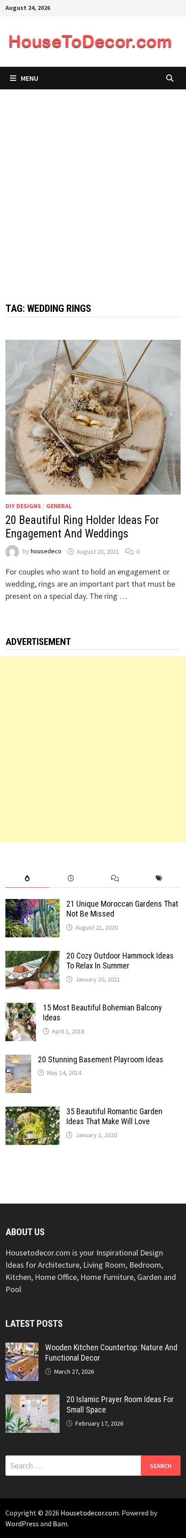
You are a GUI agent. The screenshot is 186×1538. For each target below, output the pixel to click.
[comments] (115, 878)
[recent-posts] (71, 878)
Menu (29, 78)
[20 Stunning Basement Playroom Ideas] (18, 1061)
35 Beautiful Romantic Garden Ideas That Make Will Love (114, 1116)
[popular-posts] (27, 878)
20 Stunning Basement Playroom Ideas (100, 1059)
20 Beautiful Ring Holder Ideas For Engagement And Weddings (82, 527)
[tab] (27, 878)
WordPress (22, 1523)
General (59, 506)
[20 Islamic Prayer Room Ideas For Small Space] (32, 1400)
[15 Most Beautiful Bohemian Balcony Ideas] (20, 1009)
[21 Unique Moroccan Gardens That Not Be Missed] (32, 905)
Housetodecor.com (89, 1512)
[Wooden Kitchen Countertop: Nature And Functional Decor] (21, 1348)
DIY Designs (23, 506)
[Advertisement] (93, 187)
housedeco (46, 551)
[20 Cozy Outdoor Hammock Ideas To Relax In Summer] (32, 957)
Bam (60, 1523)
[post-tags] (159, 878)
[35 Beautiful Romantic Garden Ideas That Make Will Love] (32, 1112)
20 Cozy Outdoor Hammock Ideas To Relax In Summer (120, 961)
